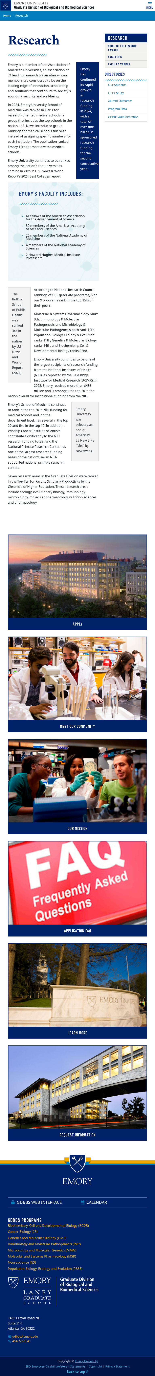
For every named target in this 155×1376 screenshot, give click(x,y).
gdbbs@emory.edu (25, 1337)
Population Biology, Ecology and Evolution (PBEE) (45, 1268)
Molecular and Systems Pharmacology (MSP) (42, 1256)
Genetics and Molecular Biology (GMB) (37, 1238)
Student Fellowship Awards (122, 47)
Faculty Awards (119, 64)
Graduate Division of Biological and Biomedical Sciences (54, 7)
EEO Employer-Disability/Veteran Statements (55, 1366)
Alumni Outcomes (120, 101)
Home (7, 16)
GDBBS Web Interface (39, 1202)
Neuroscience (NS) (22, 1262)
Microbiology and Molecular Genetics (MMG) (42, 1250)
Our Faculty (116, 93)
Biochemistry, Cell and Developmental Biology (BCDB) (48, 1225)
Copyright (95, 1366)
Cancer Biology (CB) (23, 1231)
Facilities (115, 57)
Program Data (117, 109)
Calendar (96, 1202)
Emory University (86, 1361)
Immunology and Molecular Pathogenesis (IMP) (44, 1244)
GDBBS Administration (123, 117)
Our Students (117, 85)
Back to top (76, 1371)
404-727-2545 (21, 1341)
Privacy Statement (117, 1366)
